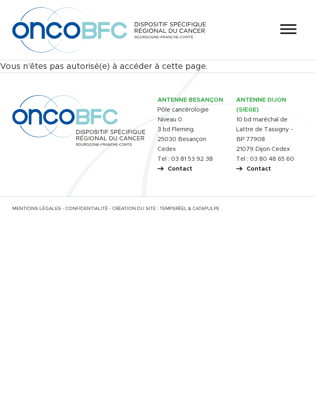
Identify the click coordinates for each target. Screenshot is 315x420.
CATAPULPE (205, 208)
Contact (180, 169)
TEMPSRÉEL (173, 208)
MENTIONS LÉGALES (36, 208)
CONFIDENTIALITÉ (86, 208)
